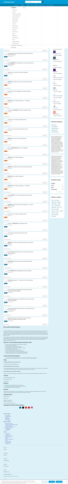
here (8, 381)
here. (18, 364)
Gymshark (56, 209)
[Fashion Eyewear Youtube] (26, 408)
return (16, 391)
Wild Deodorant (56, 113)
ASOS (61, 207)
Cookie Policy (8, 443)
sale (21, 357)
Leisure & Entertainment (16, 15)
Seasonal (28, 5)
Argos (53, 205)
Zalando (56, 212)
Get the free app (8, 441)
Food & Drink (14, 9)
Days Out (14, 11)
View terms (45, 50)
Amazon (59, 203)
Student (13, 33)
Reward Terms (8, 436)
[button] (17, 5)
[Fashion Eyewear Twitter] (23, 408)
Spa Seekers (55, 71)
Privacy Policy (8, 433)
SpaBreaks (55, 65)
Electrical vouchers (9, 427)
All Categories (8, 428)
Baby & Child (14, 35)
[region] (34, 482)
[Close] (66, 482)
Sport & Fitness (15, 31)
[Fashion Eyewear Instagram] (32, 408)
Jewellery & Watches (15, 41)
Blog (32, 5)
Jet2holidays (57, 200)
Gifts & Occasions (15, 27)
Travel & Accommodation (16, 13)
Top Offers (36, 5)
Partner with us (8, 442)
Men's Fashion (14, 21)
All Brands (7, 430)
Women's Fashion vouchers (10, 426)
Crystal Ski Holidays (55, 214)
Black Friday (8, 418)
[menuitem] (17, 5)
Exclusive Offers (42, 5)
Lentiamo (55, 83)
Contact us (7, 434)
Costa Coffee (54, 216)
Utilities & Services (15, 37)
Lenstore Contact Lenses (57, 95)
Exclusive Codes (8, 416)
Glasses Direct (56, 59)
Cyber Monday (8, 419)
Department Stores (15, 43)
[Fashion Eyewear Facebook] (20, 408)
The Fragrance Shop (57, 53)
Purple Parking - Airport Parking (16, 45)
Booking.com (54, 207)
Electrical (13, 23)
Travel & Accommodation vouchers (12, 424)
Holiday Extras (54, 203)
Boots (58, 207)
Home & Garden (15, 25)
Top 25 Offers (8, 415)
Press (6, 440)
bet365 (53, 200)
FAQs (6, 438)
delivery (6, 385)
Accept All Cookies (59, 481)
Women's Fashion (15, 17)
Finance (13, 39)
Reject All (51, 481)
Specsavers (55, 89)
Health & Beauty (15, 19)
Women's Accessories (55, 128)
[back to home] (9, 2)
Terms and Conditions (9, 435)
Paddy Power (54, 202)
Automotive (14, 29)
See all (24, 7)
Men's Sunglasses (54, 126)
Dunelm (53, 212)
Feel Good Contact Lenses (58, 77)
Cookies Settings (44, 481)
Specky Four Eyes (56, 101)
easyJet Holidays (57, 205)
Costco (53, 209)
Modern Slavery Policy (9, 439)
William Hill (59, 202)
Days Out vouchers (9, 425)
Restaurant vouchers (49, 5)
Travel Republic (13, 47)
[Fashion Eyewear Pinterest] (29, 408)
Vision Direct (55, 107)
